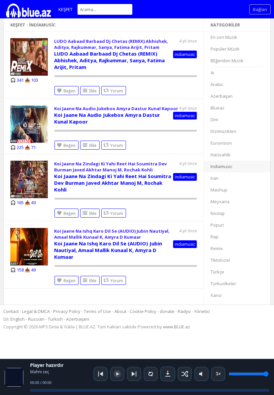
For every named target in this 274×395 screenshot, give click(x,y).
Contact (11, 311)
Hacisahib (221, 155)
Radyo (184, 311)
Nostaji (218, 213)
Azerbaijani (77, 319)
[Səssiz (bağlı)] (201, 374)
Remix (217, 248)
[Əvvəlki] (101, 374)
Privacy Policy (67, 311)
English (17, 319)
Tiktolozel (220, 260)
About (120, 311)
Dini (214, 119)
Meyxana (220, 202)
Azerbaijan (222, 96)
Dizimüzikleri (223, 131)
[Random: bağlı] (185, 374)
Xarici (216, 295)
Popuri (217, 225)
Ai (212, 73)
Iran (215, 178)
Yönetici (202, 311)
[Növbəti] (134, 374)
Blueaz (218, 108)
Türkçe (217, 272)
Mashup (219, 190)
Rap (215, 237)
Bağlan (260, 9)
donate (167, 311)
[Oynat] (117, 374)
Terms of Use (97, 311)
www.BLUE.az (176, 327)
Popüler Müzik (225, 49)
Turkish (55, 319)
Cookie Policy (143, 311)
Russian (36, 319)
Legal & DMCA (36, 311)
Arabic (217, 84)
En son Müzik (224, 37)
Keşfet (65, 9)
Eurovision (221, 143)
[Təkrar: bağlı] (151, 374)
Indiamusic (221, 166)
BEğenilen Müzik (227, 61)
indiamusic (185, 54)
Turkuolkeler (223, 284)
